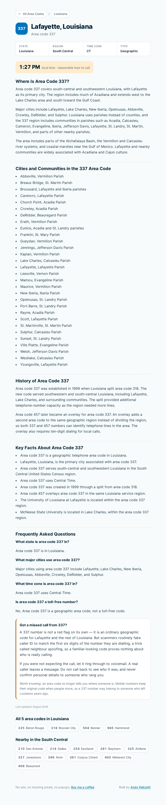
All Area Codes (33, 14)
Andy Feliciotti (140, 787)
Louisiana (60, 14)
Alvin (55, 757)
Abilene (137, 748)
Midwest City (118, 757)
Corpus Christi (84, 757)
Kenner (91, 728)
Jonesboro (29, 757)
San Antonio (30, 748)
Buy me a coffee (82, 787)
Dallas (58, 748)
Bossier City (63, 728)
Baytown (110, 748)
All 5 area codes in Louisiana (42, 718)
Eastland (83, 748)
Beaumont (29, 766)
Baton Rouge (31, 728)
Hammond (118, 728)
